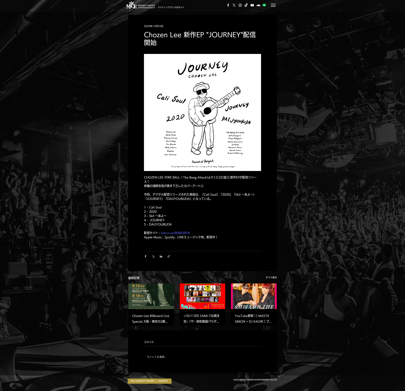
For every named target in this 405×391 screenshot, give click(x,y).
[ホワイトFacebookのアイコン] (228, 5)
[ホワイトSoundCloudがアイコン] (258, 5)
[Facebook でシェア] (145, 256)
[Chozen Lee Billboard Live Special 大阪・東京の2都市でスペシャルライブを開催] (151, 296)
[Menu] (273, 5)
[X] (234, 5)
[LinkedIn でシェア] (160, 256)
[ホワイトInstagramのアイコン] (240, 5)
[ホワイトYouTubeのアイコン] (252, 5)
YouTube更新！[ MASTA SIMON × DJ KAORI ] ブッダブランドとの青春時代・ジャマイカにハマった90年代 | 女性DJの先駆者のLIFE (253, 319)
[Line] (264, 5)
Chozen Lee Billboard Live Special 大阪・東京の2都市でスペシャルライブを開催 (150, 319)
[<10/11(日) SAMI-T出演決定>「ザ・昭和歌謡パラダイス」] (202, 296)
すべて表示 (271, 277)
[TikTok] (246, 5)
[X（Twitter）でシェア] (153, 256)
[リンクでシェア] (168, 256)
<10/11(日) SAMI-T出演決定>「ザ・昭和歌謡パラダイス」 (201, 319)
